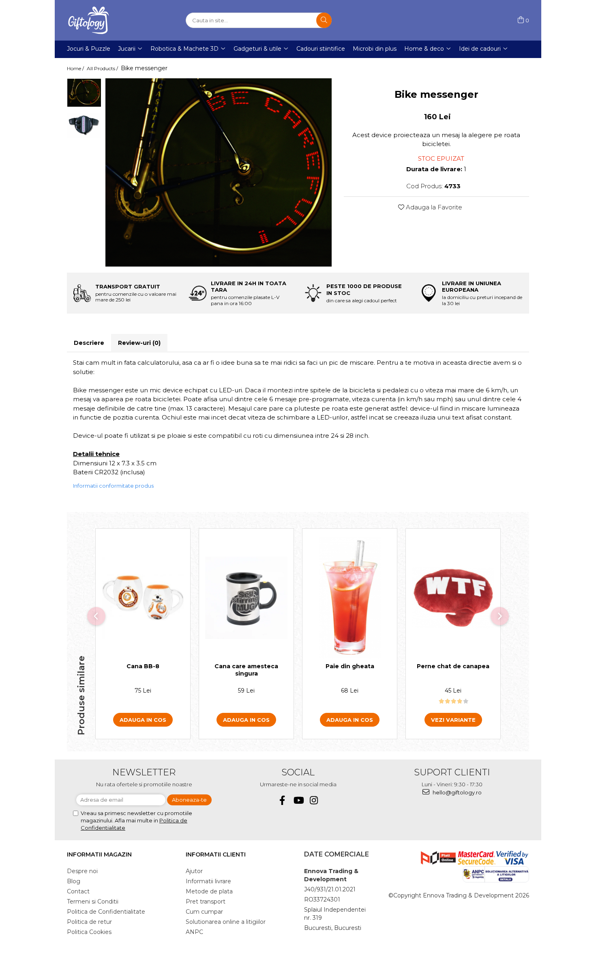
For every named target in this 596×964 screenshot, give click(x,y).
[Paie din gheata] (350, 597)
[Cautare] (324, 20)
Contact (78, 891)
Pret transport (205, 901)
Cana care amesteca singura (246, 670)
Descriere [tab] (89, 342)
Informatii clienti (216, 854)
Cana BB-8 (142, 666)
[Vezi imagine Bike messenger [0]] (84, 93)
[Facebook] (282, 800)
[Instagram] (314, 800)
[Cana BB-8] (143, 598)
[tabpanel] (218, 172)
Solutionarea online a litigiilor (226, 921)
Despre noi (82, 871)
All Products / (103, 68)
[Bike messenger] (218, 172)
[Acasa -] (107, 20)
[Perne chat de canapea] (453, 597)
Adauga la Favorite (433, 207)
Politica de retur (89, 921)
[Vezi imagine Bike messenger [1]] (84, 125)
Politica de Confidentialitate (106, 911)
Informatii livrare (208, 881)
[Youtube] (298, 800)
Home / (76, 68)
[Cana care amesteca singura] (246, 598)
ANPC (194, 932)
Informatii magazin (99, 854)
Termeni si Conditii (92, 901)
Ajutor (194, 871)
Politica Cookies (89, 932)
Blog (73, 881)
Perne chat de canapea (453, 666)
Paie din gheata (350, 666)
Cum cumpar (204, 911)
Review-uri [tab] (139, 342)
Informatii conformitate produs (113, 485)
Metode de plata (209, 891)
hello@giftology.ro (456, 792)
